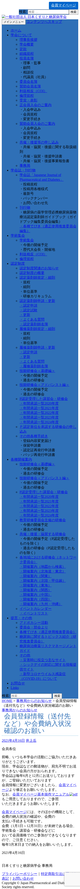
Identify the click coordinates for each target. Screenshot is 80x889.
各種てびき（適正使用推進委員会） (48, 632)
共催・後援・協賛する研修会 (43, 534)
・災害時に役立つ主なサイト (43, 660)
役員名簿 (27, 58)
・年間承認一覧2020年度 (39, 403)
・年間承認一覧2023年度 (39, 417)
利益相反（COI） (33, 91)
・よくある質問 (32, 319)
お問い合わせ (23, 878)
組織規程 (27, 54)
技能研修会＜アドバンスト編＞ (44, 385)
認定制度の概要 (32, 273)
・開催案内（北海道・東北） (43, 571)
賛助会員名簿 (30, 86)
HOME (7, 701)
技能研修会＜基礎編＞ (37, 371)
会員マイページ (63, 5)
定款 (23, 49)
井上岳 (31, 740)
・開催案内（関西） (36, 590)
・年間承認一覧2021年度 (39, 408)
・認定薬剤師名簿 (34, 324)
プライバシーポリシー (19, 874)
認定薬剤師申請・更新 (37, 301)
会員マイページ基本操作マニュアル (40, 794)
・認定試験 (28, 310)
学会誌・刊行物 (23, 170)
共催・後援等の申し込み (39, 142)
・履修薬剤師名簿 (34, 366)
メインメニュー (14, 22)
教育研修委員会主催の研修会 (43, 520)
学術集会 (18, 235)
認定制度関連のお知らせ (39, 268)
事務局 (25, 165)
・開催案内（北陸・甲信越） (43, 581)
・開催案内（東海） (36, 585)
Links (15, 688)
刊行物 (25, 207)
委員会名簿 (28, 82)
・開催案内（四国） (36, 599)
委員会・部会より (34, 627)
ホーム (16, 30)
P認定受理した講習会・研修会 (44, 399)
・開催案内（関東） (36, 576)
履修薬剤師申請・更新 (37, 347)
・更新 (25, 315)
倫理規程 (27, 95)
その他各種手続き (34, 436)
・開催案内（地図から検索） (43, 567)
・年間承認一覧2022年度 (39, 413)
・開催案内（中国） (36, 595)
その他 (25, 655)
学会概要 (27, 44)
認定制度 (18, 263)
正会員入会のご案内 (36, 105)
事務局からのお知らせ (34, 701)
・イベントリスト (34, 613)
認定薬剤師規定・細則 (37, 277)
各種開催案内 (21, 459)
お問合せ (18, 683)
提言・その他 (21, 618)
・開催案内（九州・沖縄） (41, 604)
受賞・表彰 (28, 100)
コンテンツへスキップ (44, 22)
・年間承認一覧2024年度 (39, 422)
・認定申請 (28, 305)
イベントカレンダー (36, 609)
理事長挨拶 (28, 40)
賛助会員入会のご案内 (37, 123)
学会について (21, 35)
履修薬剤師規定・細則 (37, 329)
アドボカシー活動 (34, 622)
